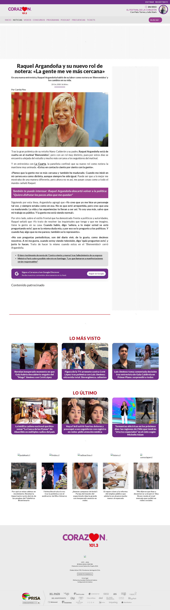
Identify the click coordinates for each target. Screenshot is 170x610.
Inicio (8, 20)
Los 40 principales (67, 594)
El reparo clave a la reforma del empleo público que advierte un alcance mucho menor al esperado (116, 494)
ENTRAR (149, 2)
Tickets (91, 20)
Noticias (17, 20)
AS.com (113, 594)
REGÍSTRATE (161, 2)
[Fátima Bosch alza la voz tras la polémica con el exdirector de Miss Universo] (54, 476)
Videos (27, 20)
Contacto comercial (85, 574)
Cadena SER (105, 594)
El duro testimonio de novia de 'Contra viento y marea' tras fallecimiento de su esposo (60, 255)
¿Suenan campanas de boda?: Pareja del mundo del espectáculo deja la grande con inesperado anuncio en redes (85, 495)
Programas (52, 20)
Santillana (79, 594)
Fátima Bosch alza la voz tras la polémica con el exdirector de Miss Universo (54, 493)
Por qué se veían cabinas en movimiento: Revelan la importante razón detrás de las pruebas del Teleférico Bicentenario (23, 495)
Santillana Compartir (94, 594)
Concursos (39, 20)
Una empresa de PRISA (31, 596)
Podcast (65, 20)
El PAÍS (55, 594)
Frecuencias (78, 20)
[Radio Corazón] (20, 10)
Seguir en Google (96, 273)
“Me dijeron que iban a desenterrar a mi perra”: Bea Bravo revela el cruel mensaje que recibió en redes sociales (146, 495)
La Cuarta (40, 163)
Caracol (132, 594)
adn (122, 594)
